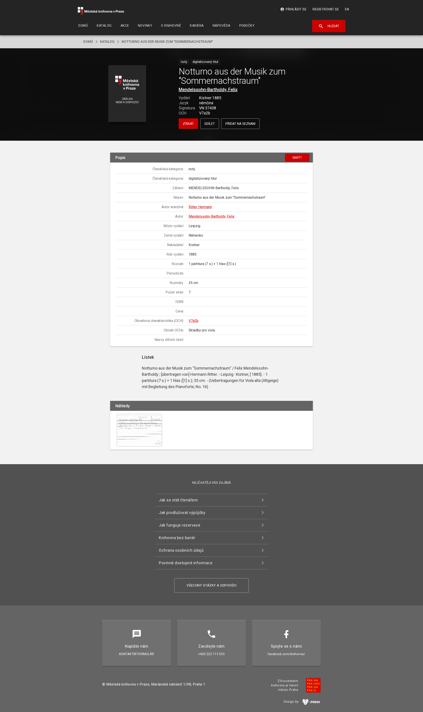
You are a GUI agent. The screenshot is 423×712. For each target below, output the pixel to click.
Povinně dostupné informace (185, 563)
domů (88, 42)
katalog (107, 42)
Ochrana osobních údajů (181, 550)
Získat (188, 124)
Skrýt (297, 157)
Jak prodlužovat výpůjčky (182, 512)
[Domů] (101, 11)
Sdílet (209, 124)
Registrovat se (326, 9)
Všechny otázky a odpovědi (212, 585)
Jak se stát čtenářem (178, 500)
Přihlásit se (293, 9)
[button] (127, 93)
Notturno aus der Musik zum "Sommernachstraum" (167, 42)
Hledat (328, 26)
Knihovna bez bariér (177, 537)
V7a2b (194, 321)
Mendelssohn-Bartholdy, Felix (208, 89)
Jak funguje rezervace (179, 525)
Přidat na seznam (240, 124)
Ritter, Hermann (200, 207)
